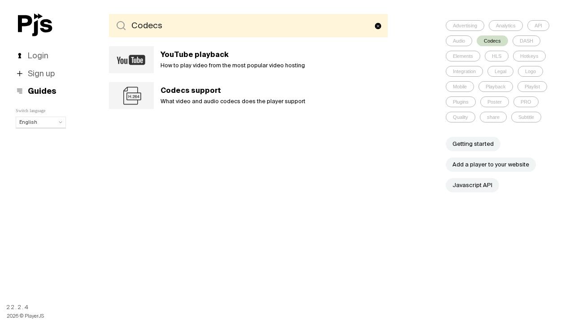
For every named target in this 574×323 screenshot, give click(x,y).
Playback (496, 86)
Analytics (506, 25)
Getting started (473, 143)
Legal (500, 71)
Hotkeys (529, 56)
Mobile (460, 86)
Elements (463, 56)
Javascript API (472, 185)
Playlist (532, 86)
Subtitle (526, 117)
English (28, 122)
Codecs (492, 41)
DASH (526, 41)
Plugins (461, 102)
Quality (460, 117)
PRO (526, 102)
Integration (464, 71)
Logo (530, 71)
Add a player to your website (490, 164)
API (538, 25)
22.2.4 (18, 307)
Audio (459, 41)
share (493, 117)
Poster (494, 102)
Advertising (465, 25)
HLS (496, 56)
